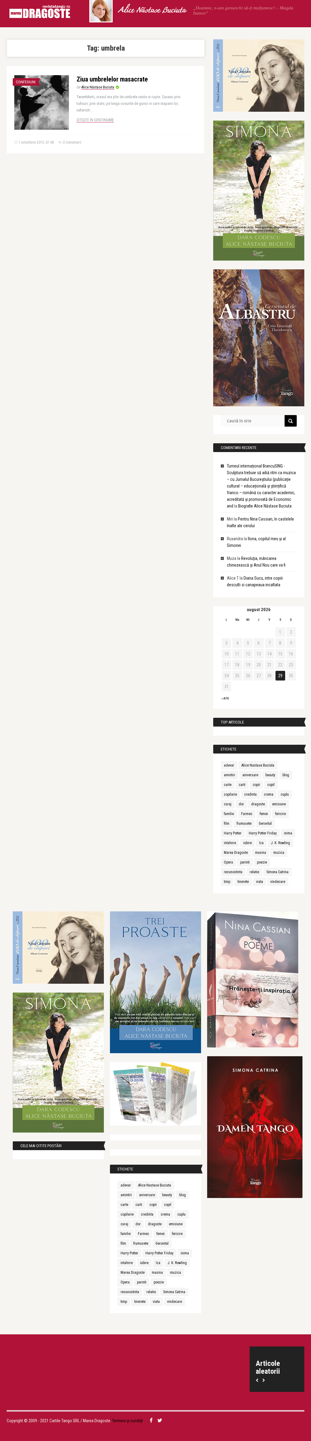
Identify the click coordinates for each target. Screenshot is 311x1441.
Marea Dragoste (236, 852)
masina (260, 852)
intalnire (230, 843)
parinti (245, 862)
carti (242, 785)
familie (229, 814)
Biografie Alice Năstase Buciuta (265, 506)
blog (285, 775)
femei (264, 814)
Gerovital (265, 823)
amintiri (229, 775)
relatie (254, 872)
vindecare (277, 882)
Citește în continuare (95, 120)
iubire (247, 843)
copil (271, 785)
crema (268, 794)
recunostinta (233, 872)
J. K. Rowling (280, 843)
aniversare (250, 775)
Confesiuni (26, 82)
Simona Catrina (277, 872)
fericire (280, 814)
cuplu (285, 794)
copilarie (230, 794)
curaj (227, 804)
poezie (262, 862)
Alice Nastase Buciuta (257, 765)
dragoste (258, 804)
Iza (261, 843)
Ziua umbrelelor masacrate (112, 79)
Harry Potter (232, 833)
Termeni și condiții (127, 1420)
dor (241, 804)
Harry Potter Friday (263, 833)
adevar (229, 765)
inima (288, 833)
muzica (278, 852)
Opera (228, 862)
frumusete (244, 823)
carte (227, 785)
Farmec (246, 814)
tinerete (243, 882)
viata (259, 882)
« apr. (225, 698)
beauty (270, 775)
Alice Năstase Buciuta (152, 10)
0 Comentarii (72, 142)
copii (256, 785)
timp (227, 882)
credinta (250, 794)
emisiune (279, 804)
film (226, 823)
